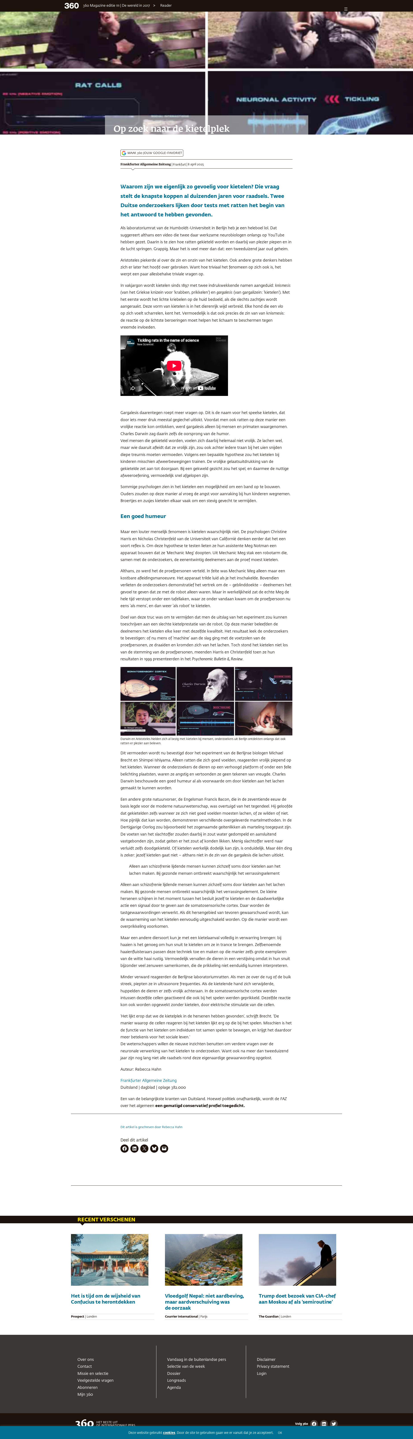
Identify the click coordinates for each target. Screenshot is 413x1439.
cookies (169, 1432)
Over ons (85, 1360)
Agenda (174, 1388)
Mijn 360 (85, 1395)
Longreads (176, 1381)
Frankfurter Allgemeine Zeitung (145, 164)
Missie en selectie (92, 1374)
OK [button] (280, 1433)
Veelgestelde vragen (95, 1381)
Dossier (173, 1374)
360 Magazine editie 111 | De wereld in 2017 (116, 6)
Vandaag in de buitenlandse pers (196, 1360)
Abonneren (87, 1388)
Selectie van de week (186, 1367)
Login (262, 1374)
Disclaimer (266, 1360)
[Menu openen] (345, 9)
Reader (166, 6)
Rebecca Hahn (172, 1127)
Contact (84, 1367)
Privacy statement (273, 1367)
